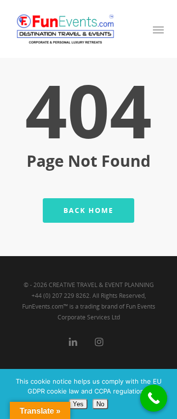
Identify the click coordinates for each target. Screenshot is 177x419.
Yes (78, 404)
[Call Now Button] (153, 398)
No (100, 404)
